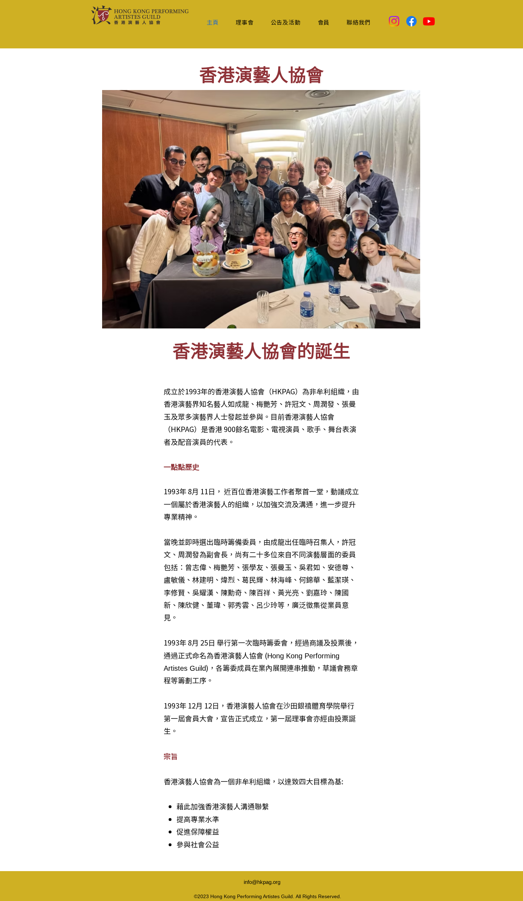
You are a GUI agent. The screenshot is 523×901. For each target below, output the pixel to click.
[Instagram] (394, 21)
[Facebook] (411, 21)
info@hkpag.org (262, 882)
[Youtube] (429, 21)
